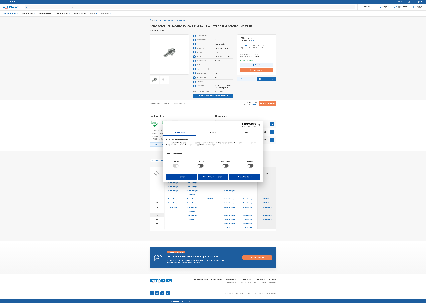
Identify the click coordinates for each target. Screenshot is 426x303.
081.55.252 (173, 207)
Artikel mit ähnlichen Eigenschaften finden (214, 96)
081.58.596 (248, 227)
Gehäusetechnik (247, 279)
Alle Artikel (272, 279)
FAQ (255, 283)
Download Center (245, 283)
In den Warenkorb (258, 70)
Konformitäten (155, 103)
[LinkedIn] (152, 293)
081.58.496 (229, 227)
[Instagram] (168, 293)
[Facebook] (157, 293)
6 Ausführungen (192, 187)
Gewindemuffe (260, 279)
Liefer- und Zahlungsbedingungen (265, 293)
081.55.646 (266, 203)
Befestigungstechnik (201, 279)
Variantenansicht (179, 103)
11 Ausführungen (229, 203)
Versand (253, 40)
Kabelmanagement (232, 279)
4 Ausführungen (229, 219)
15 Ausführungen (192, 199)
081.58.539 (210, 199)
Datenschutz (240, 293)
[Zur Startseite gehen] (11, 7)
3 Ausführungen (192, 183)
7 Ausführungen (173, 199)
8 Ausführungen (173, 191)
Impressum (229, 293)
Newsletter (272, 283)
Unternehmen (231, 283)
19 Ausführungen (192, 191)
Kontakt (263, 283)
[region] (169, 59)
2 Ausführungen (173, 183)
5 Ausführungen (267, 215)
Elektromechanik (216, 279)
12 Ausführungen (192, 203)
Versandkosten (176, 301)
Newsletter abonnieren (257, 257)
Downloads (166, 103)
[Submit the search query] (27, 7)
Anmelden (248, 45)
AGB (249, 293)
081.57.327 (192, 195)
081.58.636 (266, 199)
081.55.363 (192, 211)
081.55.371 (192, 219)
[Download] (272, 124)
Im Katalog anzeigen (161, 144)
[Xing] (162, 293)
